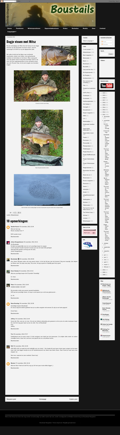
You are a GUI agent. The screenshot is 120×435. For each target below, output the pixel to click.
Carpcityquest (106, 303)
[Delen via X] (17, 213)
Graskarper (86, 95)
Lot (84, 118)
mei (105, 259)
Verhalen (75, 28)
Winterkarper (86, 221)
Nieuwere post (11, 399)
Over (93, 28)
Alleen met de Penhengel (106, 297)
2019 (104, 95)
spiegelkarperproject (88, 195)
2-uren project (87, 49)
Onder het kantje (107, 324)
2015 (104, 105)
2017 (104, 100)
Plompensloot (87, 146)
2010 (104, 270)
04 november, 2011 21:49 (22, 318)
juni (105, 257)
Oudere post (73, 399)
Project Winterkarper (88, 163)
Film (84, 85)
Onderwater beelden (88, 124)
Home (9, 28)
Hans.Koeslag (15, 303)
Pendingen (105, 314)
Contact (102, 28)
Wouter (13, 363)
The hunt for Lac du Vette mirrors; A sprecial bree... (106, 192)
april (105, 262)
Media (85, 28)
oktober (106, 243)
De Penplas (86, 75)
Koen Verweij (15, 271)
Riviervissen (86, 177)
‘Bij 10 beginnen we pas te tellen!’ (106, 181)
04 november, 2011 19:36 (27, 303)
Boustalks (85, 66)
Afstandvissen (15, 215)
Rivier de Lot (86, 175)
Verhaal (85, 215)
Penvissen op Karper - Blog (106, 284)
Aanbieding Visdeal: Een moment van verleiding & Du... (106, 140)
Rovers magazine (88, 180)
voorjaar (85, 218)
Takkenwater (86, 205)
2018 (104, 97)
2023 (104, 93)
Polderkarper (86, 149)
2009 (104, 272)
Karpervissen (106, 335)
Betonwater (86, 58)
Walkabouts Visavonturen (106, 291)
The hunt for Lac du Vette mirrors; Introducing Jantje (106, 217)
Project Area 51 (87, 151)
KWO (84, 115)
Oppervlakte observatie (86, 129)
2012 (104, 112)
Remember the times (89, 170)
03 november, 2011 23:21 (31, 242)
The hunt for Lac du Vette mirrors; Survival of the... (106, 236)
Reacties (105, 44)
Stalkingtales (86, 199)
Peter (12, 284)
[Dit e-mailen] (13, 213)
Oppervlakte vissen (88, 133)
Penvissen (19, 28)
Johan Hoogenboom (17, 242)
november (107, 120)
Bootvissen (86, 63)
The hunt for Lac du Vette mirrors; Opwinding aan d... (106, 204)
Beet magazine (87, 55)
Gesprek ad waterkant (89, 88)
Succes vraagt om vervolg (106, 126)
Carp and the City (88, 69)
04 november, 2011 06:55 (27, 259)
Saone (85, 186)
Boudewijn (14, 259)
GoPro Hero (86, 92)
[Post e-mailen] (10, 212)
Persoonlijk (86, 143)
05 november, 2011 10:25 (21, 346)
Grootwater (86, 98)
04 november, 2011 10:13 (26, 271)
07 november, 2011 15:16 (23, 363)
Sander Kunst (15, 226)
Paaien (85, 137)
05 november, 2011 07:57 (21, 334)
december (107, 116)
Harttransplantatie (88, 101)
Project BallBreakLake (89, 154)
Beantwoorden (15, 236)
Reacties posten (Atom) (46, 405)
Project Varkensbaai (88, 159)
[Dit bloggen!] (15, 213)
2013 (104, 109)
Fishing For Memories (105, 329)
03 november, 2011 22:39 (27, 226)
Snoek (85, 192)
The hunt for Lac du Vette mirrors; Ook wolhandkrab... (106, 154)
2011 (104, 114)
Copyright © (11, 32)
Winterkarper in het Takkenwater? (106, 172)
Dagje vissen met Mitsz (106, 227)
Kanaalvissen (86, 110)
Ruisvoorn (86, 183)
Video (65, 28)
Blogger (78, 422)
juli (105, 255)
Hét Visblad (86, 104)
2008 (104, 274)
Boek (84, 61)
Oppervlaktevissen (52, 28)
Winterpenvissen (34, 28)
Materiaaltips (86, 121)
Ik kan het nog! (106, 131)
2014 (104, 107)
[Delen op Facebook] (19, 213)
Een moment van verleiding (88, 81)
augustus (106, 251)
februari (106, 267)
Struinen (85, 202)
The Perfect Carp (88, 212)
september (107, 247)
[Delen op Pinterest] (20, 213)
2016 (104, 102)
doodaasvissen (87, 78)
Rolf (12, 346)
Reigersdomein (87, 167)
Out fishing (105, 319)
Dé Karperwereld (87, 72)
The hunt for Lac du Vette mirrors (88, 208)
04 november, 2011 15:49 (21, 284)
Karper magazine (88, 112)
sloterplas (85, 189)
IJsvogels (85, 107)
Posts (104, 41)
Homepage (42, 399)
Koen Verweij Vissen (106, 308)
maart (106, 264)
